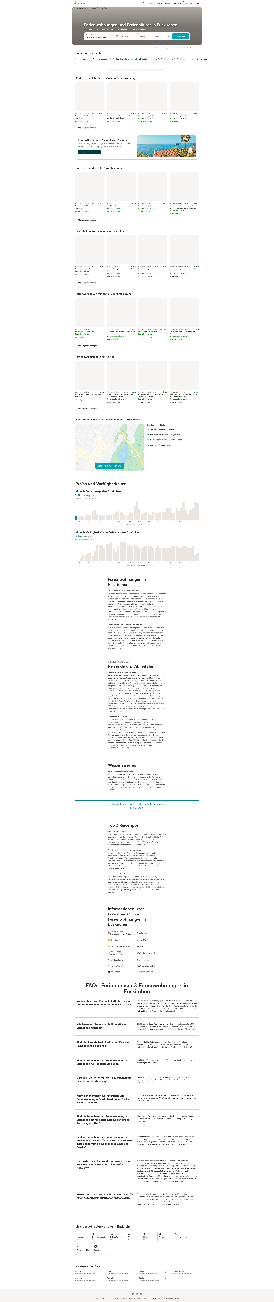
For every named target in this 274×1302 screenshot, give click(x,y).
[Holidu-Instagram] (133, 1294)
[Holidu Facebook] (141, 1294)
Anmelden (177, 3)
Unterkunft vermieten (163, 3)
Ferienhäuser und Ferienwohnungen (157, 48)
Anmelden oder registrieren (90, 152)
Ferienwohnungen (100, 59)
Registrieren (189, 3)
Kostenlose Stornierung (197, 59)
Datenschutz (146, 1298)
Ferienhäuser (83, 59)
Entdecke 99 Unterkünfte (109, 466)
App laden (149, 3)
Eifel (177, 48)
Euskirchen (194, 48)
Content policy (158, 1298)
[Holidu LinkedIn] (137, 1294)
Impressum (131, 1298)
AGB (138, 1298)
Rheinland (184, 48)
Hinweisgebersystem (173, 1298)
